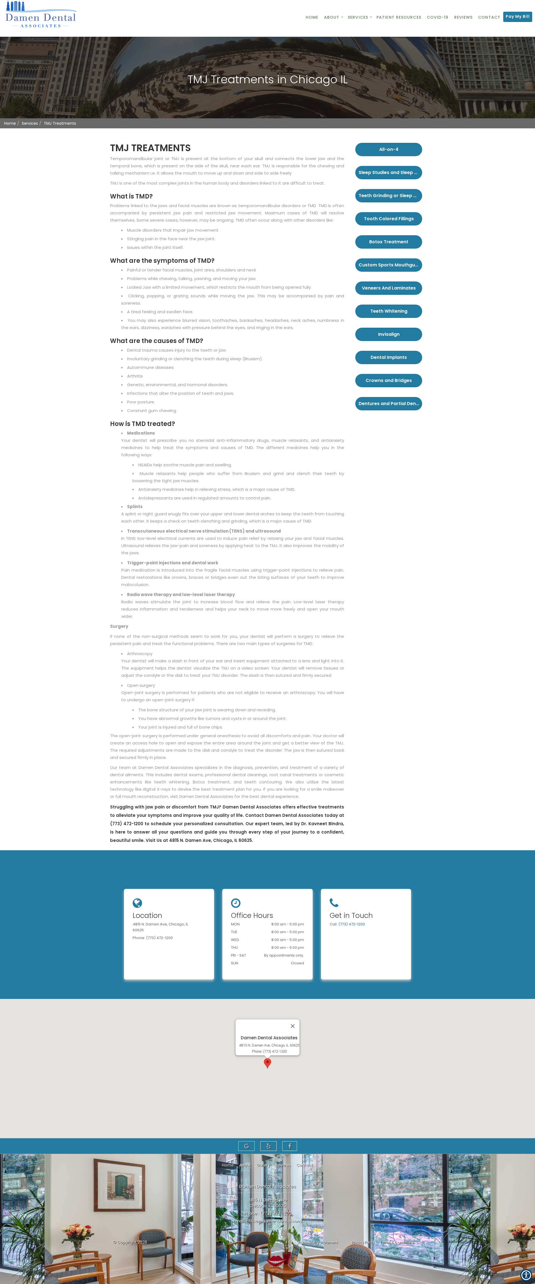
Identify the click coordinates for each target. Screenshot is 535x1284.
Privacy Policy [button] (363, 1242)
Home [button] (312, 17)
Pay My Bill (518, 16)
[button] (388, 148)
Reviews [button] (463, 17)
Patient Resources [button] (398, 17)
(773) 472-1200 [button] (351, 924)
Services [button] (358, 17)
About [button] (332, 17)
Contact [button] (489, 17)
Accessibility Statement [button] (318, 1242)
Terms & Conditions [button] (397, 1242)
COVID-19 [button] (438, 17)
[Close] (293, 1026)
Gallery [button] (263, 1165)
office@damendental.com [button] (273, 1221)
